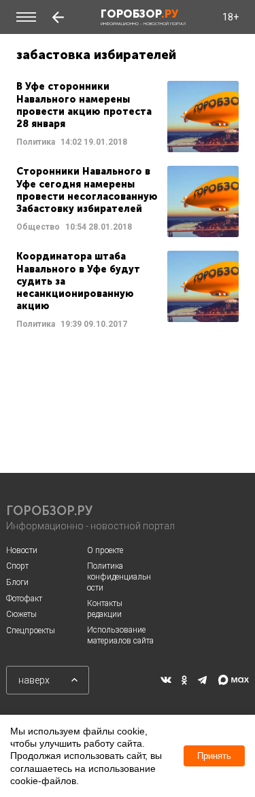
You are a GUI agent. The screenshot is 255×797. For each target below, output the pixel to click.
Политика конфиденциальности (119, 576)
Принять (214, 756)
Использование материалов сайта (120, 635)
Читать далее (127, 116)
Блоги (17, 582)
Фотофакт (24, 598)
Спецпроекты (30, 630)
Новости (21, 550)
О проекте (105, 550)
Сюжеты (21, 614)
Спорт (17, 566)
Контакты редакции (104, 609)
